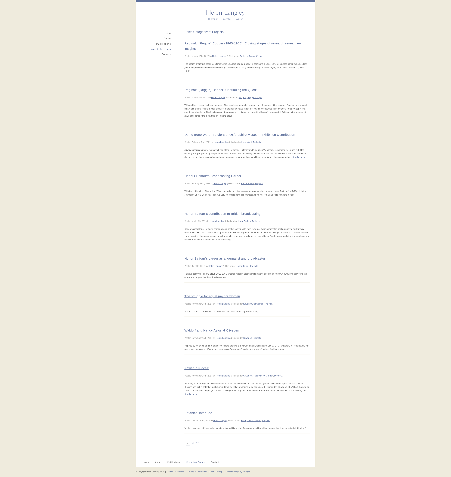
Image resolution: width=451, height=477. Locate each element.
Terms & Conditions (175, 472)
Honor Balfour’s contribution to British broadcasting (222, 213)
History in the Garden (263, 376)
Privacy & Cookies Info (197, 472)
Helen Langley (219, 56)
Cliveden (247, 338)
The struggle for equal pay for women (212, 296)
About (167, 38)
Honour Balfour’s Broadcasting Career (212, 176)
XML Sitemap (216, 472)
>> (197, 442)
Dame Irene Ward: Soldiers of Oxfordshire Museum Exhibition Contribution (239, 134)
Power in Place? (196, 368)
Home (167, 33)
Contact (166, 54)
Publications (163, 43)
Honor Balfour (247, 183)
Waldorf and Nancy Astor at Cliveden (211, 330)
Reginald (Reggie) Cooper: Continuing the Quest (220, 90)
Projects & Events (160, 49)
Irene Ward (246, 142)
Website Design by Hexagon (238, 472)
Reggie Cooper (256, 56)
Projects (244, 56)
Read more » (298, 157)
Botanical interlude (198, 413)
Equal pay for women (253, 304)
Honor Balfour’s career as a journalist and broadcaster (224, 258)
